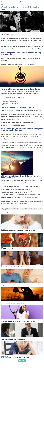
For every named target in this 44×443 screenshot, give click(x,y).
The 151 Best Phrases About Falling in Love (12, 248)
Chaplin (9, 46)
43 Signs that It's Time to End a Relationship (12, 303)
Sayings (2, 247)
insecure (13, 182)
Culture (2, 4)
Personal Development (5, 356)
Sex (1, 265)
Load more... (22, 360)
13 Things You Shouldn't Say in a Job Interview (13, 339)
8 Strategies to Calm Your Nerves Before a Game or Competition (18, 321)
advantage (31, 145)
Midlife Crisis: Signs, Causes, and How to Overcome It (15, 357)
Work (2, 338)
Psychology (3, 229)
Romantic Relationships (5, 283)
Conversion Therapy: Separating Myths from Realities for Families (18, 230)
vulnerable (9, 104)
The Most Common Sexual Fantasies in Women (13, 267)
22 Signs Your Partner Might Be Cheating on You (13, 285)
